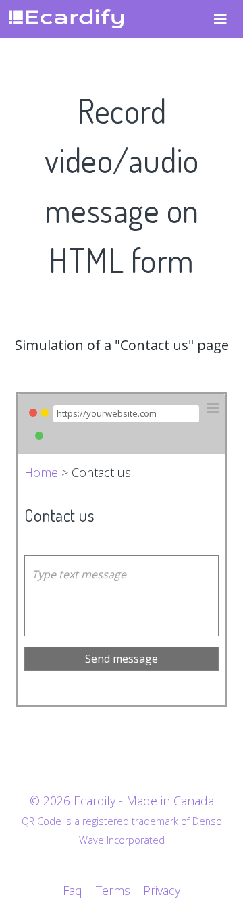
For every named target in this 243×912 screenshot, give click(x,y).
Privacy (161, 890)
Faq (72, 890)
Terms (113, 890)
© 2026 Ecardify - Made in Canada (122, 800)
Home (41, 472)
